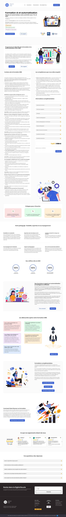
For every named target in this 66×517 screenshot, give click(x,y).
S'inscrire (56, 5)
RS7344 (24, 62)
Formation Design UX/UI (48, 390)
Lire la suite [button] (34, 445)
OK (57, 515)
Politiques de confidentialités (37, 503)
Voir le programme (10, 33)
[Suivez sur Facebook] (35, 509)
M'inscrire (12, 66)
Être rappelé (23, 33)
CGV (35, 506)
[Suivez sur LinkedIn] (37, 509)
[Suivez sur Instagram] (39, 509)
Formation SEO (48, 386)
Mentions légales (37, 501)
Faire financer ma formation (17, 420)
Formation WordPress (48, 383)
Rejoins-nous (54, 354)
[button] (62, 441)
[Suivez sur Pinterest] (40, 509)
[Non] (64, 515)
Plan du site (36, 505)
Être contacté (42, 308)
